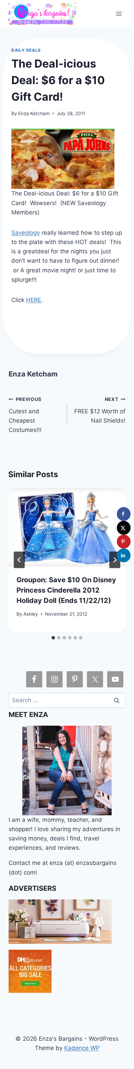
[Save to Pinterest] (124, 541)
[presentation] (67, 527)
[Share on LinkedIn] (124, 555)
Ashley (30, 614)
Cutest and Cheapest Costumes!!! (25, 414)
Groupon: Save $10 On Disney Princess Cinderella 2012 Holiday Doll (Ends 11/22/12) (66, 590)
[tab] (53, 637)
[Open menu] (119, 13)
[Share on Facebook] (124, 514)
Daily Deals (26, 50)
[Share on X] (124, 528)
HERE (33, 299)
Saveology (25, 232)
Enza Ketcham (34, 113)
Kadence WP (82, 1048)
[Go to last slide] (19, 560)
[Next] (114, 560)
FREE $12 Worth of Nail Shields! (99, 410)
